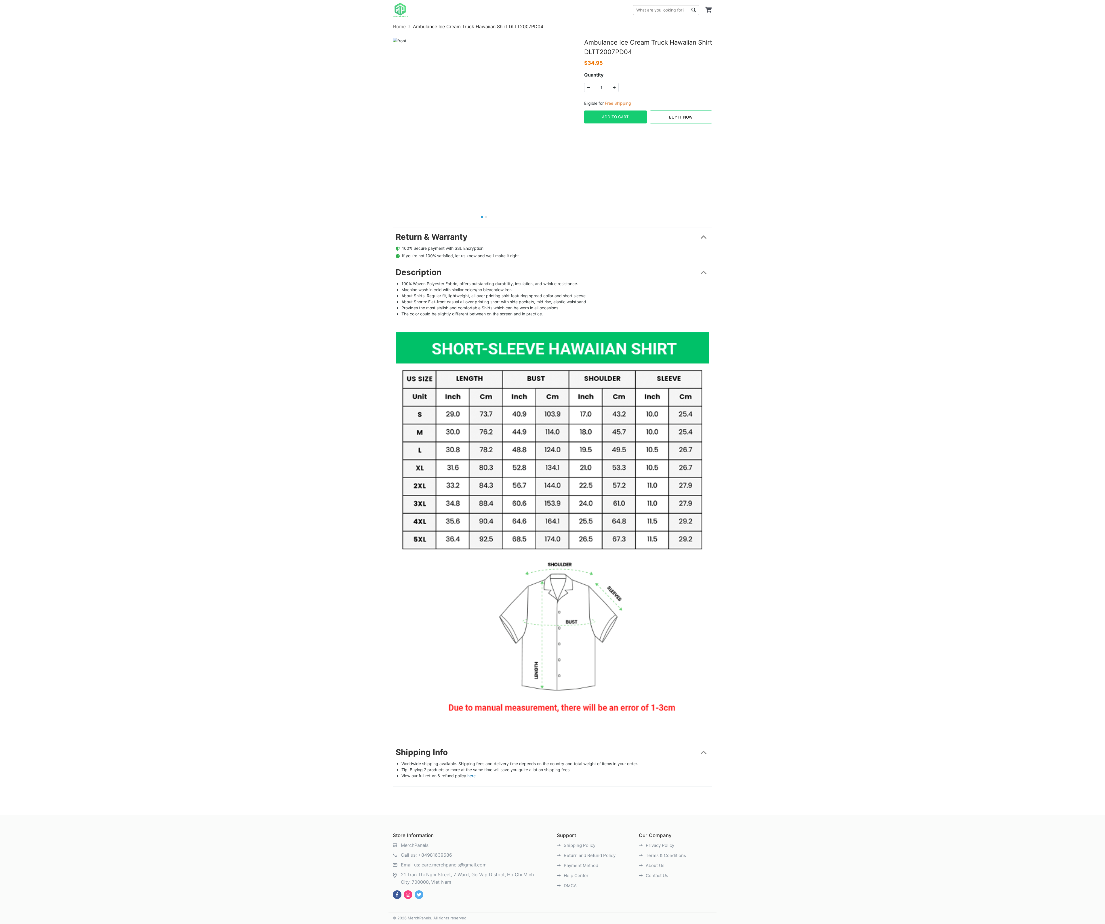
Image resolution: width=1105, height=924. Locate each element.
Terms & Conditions (665, 855)
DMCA (570, 885)
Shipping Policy (579, 845)
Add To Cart (615, 117)
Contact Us (656, 875)
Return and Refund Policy (589, 855)
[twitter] (419, 894)
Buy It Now (681, 117)
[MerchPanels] (400, 10)
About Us (654, 865)
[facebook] (397, 894)
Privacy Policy (659, 845)
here (471, 775)
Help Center (575, 875)
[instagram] (408, 894)
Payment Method (580, 865)
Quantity (593, 75)
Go (693, 10)
